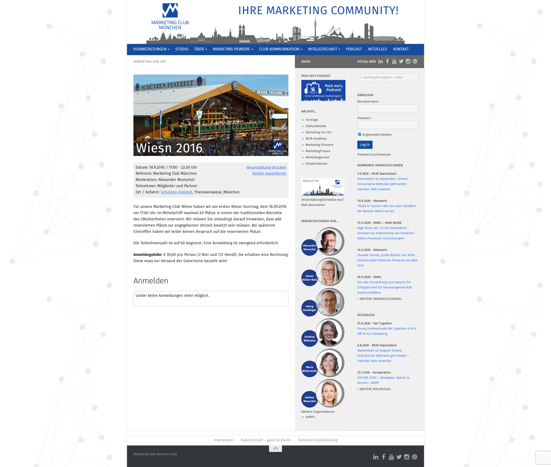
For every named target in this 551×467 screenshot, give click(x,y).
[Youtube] (394, 61)
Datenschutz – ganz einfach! (266, 440)
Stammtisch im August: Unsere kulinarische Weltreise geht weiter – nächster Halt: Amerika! (383, 356)
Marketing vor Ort (149, 61)
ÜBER (199, 49)
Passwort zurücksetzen (374, 154)
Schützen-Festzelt (176, 192)
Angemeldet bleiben (377, 134)
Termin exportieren (269, 174)
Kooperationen (317, 163)
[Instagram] (408, 61)
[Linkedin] (380, 61)
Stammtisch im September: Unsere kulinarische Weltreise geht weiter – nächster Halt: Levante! (383, 184)
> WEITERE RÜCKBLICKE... (375, 389)
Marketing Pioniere (319, 144)
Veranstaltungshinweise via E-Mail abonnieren (323, 202)
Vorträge (312, 119)
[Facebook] (387, 61)
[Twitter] (401, 61)
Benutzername (368, 101)
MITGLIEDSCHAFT (322, 49)
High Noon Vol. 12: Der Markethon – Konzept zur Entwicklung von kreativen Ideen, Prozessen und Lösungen (385, 233)
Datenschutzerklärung (317, 440)
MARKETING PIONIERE (231, 49)
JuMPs (310, 417)
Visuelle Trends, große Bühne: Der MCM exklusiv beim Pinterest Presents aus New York (387, 260)
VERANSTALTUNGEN (149, 49)
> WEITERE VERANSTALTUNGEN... (380, 298)
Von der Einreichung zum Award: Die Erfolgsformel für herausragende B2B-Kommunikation (385, 287)
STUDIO (181, 49)
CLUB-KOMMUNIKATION (279, 49)
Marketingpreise (317, 157)
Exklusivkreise (316, 126)
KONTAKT (401, 49)
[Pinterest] (415, 61)
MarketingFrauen (318, 151)
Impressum (223, 440)
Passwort (364, 118)
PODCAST (354, 49)
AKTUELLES (377, 49)
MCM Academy (316, 138)
